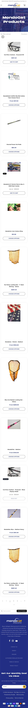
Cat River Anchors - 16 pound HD (14, 54)
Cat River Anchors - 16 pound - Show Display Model (14, 490)
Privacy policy (9, 698)
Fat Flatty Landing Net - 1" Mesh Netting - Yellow (14, 285)
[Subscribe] (24, 686)
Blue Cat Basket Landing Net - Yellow (14, 400)
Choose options (14, 105)
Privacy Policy (14, 665)
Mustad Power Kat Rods (14, 144)
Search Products (22, 611)
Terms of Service (14, 661)
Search (14, 650)
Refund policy (20, 694)
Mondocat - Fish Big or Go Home (16, 692)
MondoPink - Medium (14, 449)
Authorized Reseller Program (14, 658)
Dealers (14, 654)
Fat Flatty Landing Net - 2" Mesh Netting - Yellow (14, 584)
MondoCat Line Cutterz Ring (14, 231)
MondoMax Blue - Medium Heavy (14, 529)
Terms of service (19, 698)
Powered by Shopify (9, 694)
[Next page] (14, 604)
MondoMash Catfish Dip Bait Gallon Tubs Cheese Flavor (14, 96)
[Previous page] (2, 600)
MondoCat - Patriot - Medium (14, 342)
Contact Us (14, 646)
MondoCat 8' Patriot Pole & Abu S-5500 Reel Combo (14, 185)
